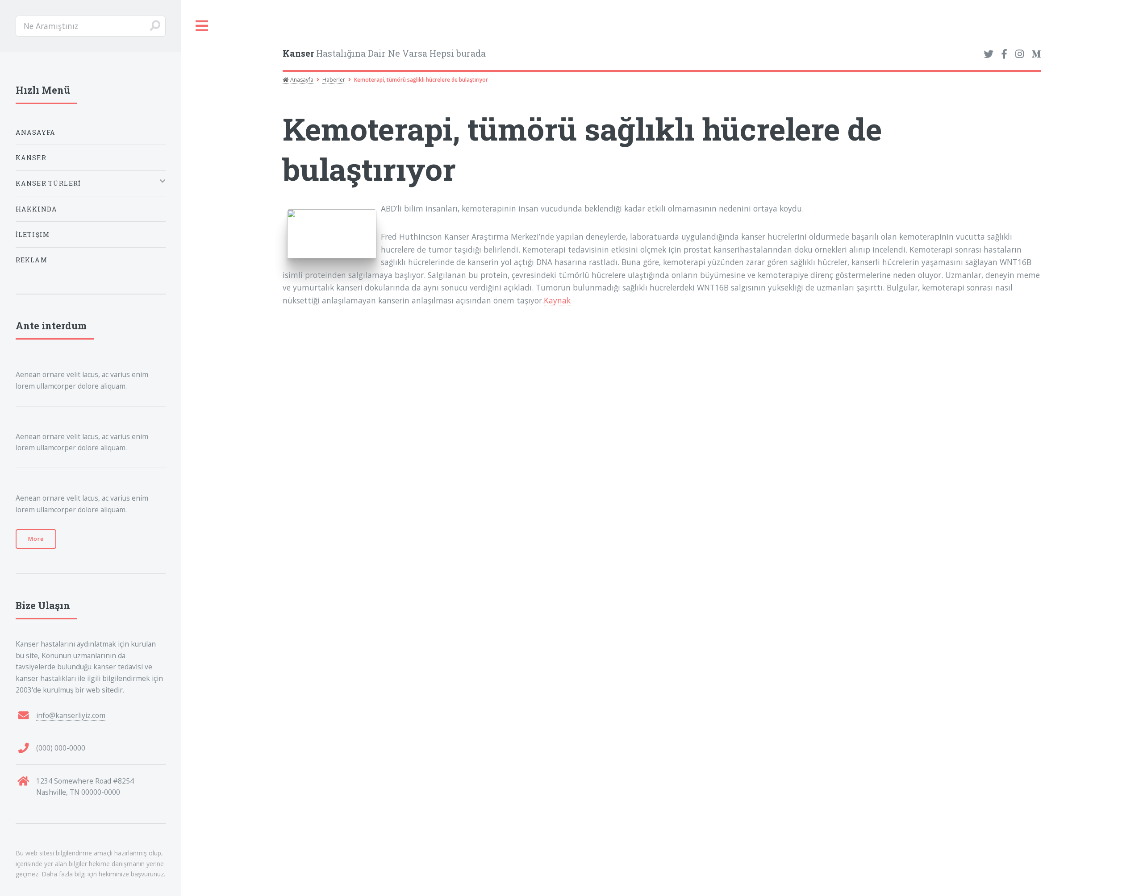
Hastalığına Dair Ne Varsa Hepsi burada (384, 53)
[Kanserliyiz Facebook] (1004, 54)
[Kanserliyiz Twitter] (988, 54)
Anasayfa (301, 79)
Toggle (202, 26)
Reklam (31, 260)
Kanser (31, 157)
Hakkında (36, 209)
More (36, 539)
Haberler (333, 79)
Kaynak (557, 300)
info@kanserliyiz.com (70, 715)
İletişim (33, 234)
